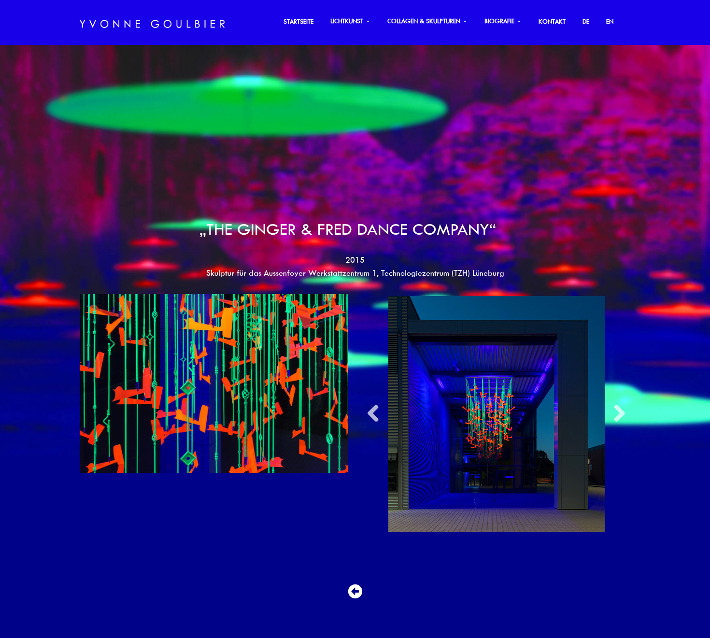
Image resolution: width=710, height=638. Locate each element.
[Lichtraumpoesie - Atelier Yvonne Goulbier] (152, 22)
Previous (376, 373)
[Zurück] (355, 561)
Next (615, 373)
